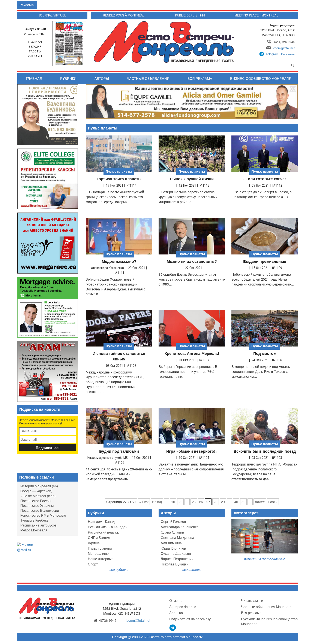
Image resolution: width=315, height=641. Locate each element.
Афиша (94, 542)
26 (201, 501)
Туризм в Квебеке (34, 520)
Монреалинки (99, 553)
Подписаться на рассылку (190, 618)
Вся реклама (200, 78)
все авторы (191, 569)
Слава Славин (172, 532)
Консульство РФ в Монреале (43, 515)
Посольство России (35, 500)
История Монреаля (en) (39, 485)
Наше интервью (100, 558)
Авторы (101, 78)
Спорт (93, 564)
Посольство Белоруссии (39, 510)
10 (173, 501)
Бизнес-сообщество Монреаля (260, 78)
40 (236, 501)
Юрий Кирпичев (173, 548)
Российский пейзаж (103, 532)
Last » (273, 501)
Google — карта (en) (36, 490)
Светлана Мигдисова (177, 537)
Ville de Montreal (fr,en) (38, 495)
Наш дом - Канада (102, 521)
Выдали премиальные (264, 261)
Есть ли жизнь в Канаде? (107, 526)
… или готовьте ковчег (264, 178)
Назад (157, 501)
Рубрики (68, 78)
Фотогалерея (246, 513)
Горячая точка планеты (119, 178)
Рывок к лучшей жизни (192, 178)
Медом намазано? (119, 261)
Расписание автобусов (38, 525)
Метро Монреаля (33, 530)
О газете (176, 600)
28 (216, 501)
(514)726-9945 (284, 42)
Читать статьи (252, 600)
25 (194, 501)
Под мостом (264, 353)
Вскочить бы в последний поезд (265, 451)
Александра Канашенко (179, 526)
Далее (260, 501)
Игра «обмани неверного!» (192, 451)
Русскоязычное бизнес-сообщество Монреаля (269, 621)
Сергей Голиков (173, 521)
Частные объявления (148, 78)
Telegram (272, 54)
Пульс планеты (100, 548)
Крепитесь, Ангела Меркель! (192, 353)
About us (176, 612)
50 (243, 501)
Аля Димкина (171, 542)
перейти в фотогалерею (264, 558)
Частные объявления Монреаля (266, 606)
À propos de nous (182, 606)
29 (223, 501)
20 (180, 501)
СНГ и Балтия (99, 537)
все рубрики (119, 569)
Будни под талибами (119, 451)
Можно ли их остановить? (192, 261)
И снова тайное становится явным (119, 356)
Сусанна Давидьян (176, 553)
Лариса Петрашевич (177, 558)
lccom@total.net (284, 48)
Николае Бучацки (174, 564)
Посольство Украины (37, 505)
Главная (34, 78)
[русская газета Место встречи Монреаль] (47, 607)
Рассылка (288, 54)
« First (143, 501)
